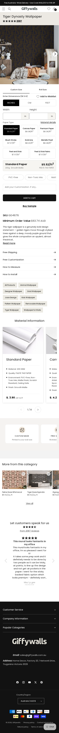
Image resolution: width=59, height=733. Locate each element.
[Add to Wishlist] (23, 473)
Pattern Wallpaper (12, 303)
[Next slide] (38, 410)
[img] (29, 527)
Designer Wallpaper (13, 291)
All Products (10, 285)
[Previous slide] (21, 410)
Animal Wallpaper (28, 285)
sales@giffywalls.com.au (29, 655)
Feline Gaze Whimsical (12, 492)
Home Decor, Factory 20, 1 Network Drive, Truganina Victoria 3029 (29, 662)
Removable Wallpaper (35, 303)
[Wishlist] (49, 8)
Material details (48, 122)
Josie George (10, 297)
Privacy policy (28, 722)
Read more (9, 243)
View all (29, 503)
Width (6, 109)
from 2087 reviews (29, 530)
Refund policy (22, 727)
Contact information (45, 722)
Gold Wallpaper (34, 291)
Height (33, 109)
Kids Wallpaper (28, 297)
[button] (3, 9)
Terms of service (37, 727)
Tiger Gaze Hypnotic (36, 492)
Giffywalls (16, 722)
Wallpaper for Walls (32, 310)
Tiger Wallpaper (12, 310)
